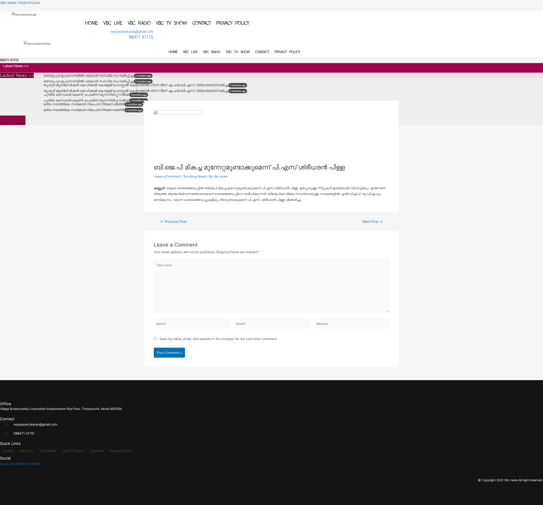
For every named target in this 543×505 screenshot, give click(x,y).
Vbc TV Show (171, 23)
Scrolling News (194, 176)
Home (91, 23)
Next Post (372, 221)
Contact (201, 23)
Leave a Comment (167, 176)
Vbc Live (112, 23)
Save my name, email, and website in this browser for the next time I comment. (218, 339)
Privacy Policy (232, 23)
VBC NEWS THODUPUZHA (20, 3)
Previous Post (173, 221)
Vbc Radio (139, 23)
